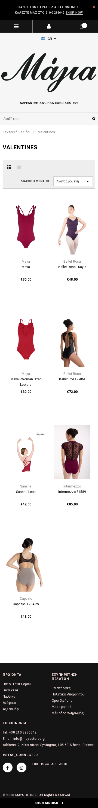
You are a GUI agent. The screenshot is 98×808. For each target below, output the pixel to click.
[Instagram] (21, 767)
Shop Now (74, 12)
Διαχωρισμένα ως (35, 181)
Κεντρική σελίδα (16, 132)
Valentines (46, 132)
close (94, 7)
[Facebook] (8, 767)
